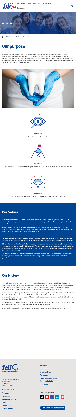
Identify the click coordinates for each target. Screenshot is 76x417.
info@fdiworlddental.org (9, 389)
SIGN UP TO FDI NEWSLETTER (53, 408)
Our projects (7, 405)
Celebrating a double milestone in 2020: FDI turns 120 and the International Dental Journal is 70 (36, 308)
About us (18, 37)
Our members (45, 372)
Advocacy (44, 375)
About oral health (9, 399)
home (2, 37)
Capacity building (47, 381)
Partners (5, 393)
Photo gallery (45, 384)
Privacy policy (7, 408)
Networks (6, 396)
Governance (45, 369)
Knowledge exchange (48, 378)
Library (5, 402)
